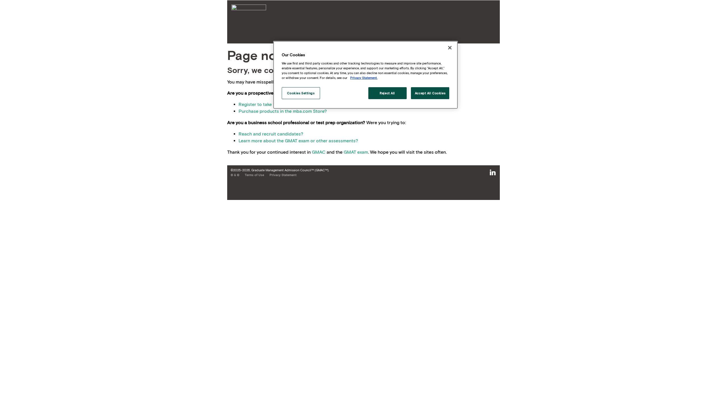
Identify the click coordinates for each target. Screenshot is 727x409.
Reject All (387, 93)
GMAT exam (356, 152)
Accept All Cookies (430, 93)
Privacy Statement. (363, 78)
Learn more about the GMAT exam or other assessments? (298, 140)
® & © (235, 175)
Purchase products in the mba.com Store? (283, 111)
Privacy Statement (283, 175)
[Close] (450, 47)
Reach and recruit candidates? (271, 133)
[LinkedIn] (492, 172)
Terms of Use (254, 175)
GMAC (318, 152)
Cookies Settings (300, 93)
